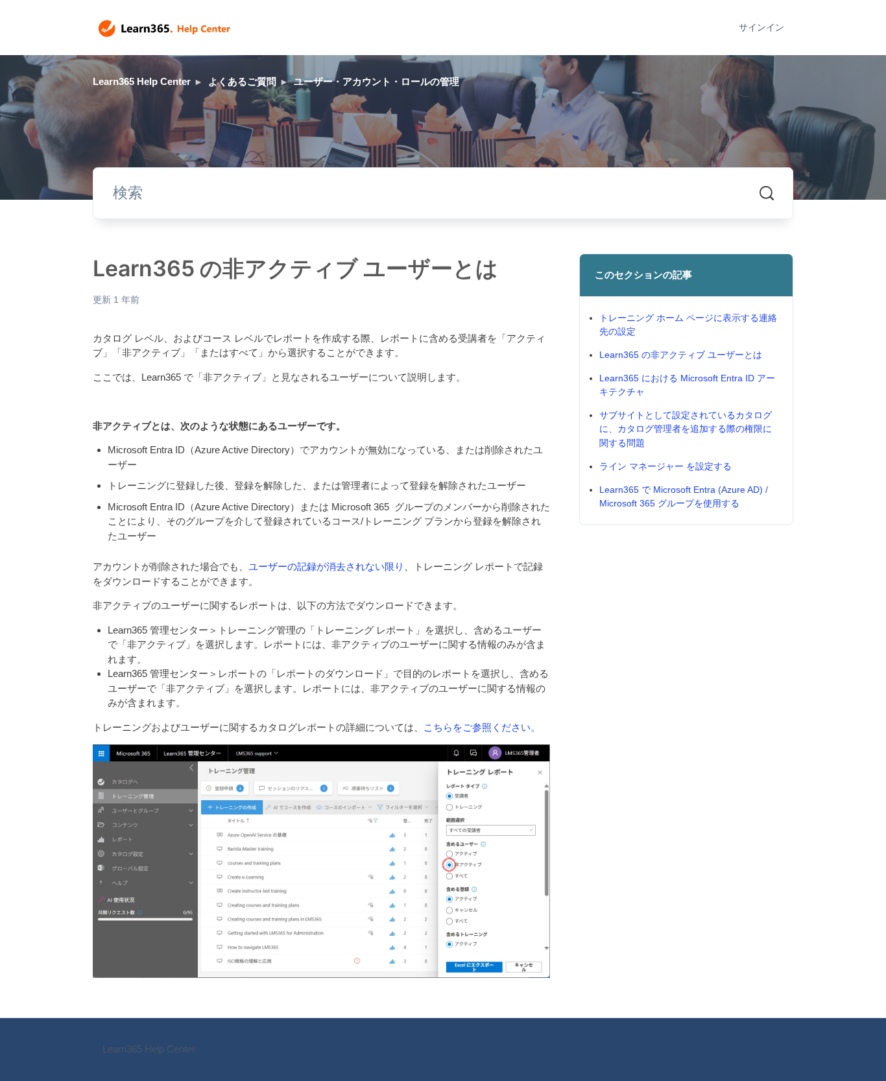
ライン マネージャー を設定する (665, 466)
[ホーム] (164, 28)
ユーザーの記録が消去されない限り (326, 566)
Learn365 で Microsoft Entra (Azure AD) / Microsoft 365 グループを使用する (683, 496)
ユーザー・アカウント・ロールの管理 (376, 81)
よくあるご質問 (242, 81)
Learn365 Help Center (142, 81)
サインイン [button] (761, 27)
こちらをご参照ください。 (482, 727)
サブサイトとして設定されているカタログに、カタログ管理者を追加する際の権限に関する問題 (685, 428)
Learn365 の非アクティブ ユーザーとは (680, 355)
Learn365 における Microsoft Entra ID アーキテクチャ (687, 385)
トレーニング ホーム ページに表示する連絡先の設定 (688, 325)
